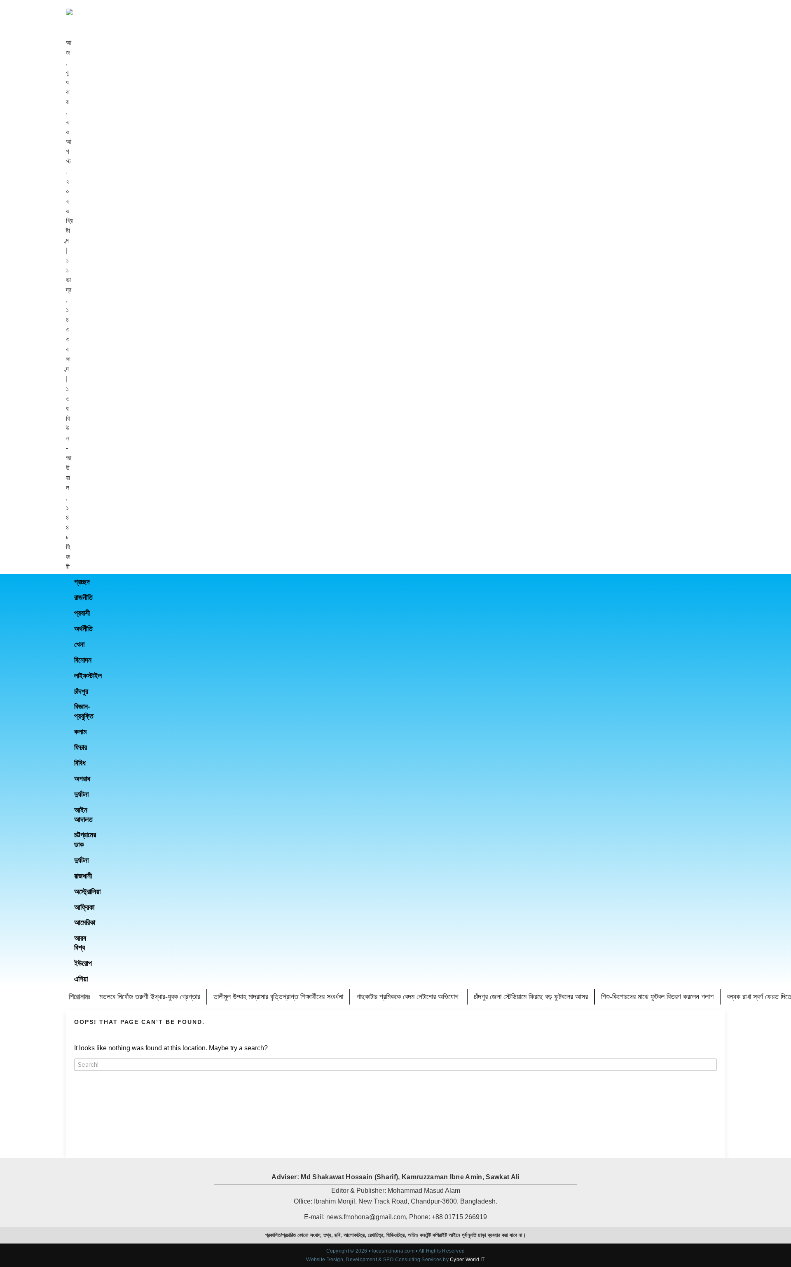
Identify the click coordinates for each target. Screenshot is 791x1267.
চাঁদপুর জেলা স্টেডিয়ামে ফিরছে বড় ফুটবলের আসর (531, 997)
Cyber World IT (467, 1259)
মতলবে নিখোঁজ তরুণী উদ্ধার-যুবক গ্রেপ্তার (149, 997)
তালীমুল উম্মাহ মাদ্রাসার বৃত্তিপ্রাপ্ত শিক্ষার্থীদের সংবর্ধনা (278, 997)
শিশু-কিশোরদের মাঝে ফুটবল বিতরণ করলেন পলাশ (657, 997)
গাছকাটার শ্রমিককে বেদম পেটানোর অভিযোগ (408, 997)
